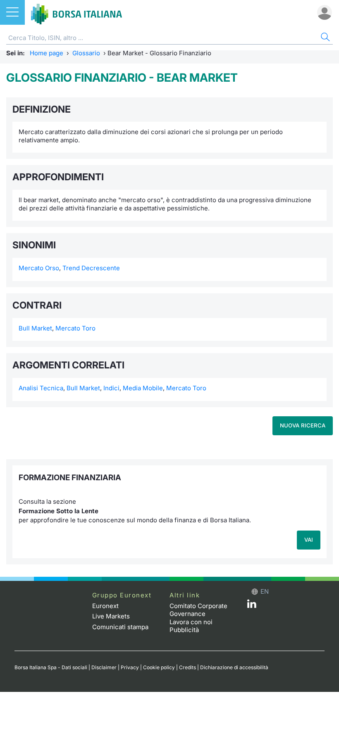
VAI (308, 539)
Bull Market (35, 328)
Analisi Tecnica (41, 388)
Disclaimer (104, 667)
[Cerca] (324, 38)
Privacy (130, 667)
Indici (111, 388)
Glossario (86, 53)
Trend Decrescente (91, 268)
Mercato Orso (39, 268)
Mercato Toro (75, 328)
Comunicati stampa (120, 627)
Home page (46, 53)
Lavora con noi (191, 622)
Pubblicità (184, 630)
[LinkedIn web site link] (251, 606)
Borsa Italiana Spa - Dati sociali (50, 667)
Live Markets (111, 616)
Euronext (105, 606)
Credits (187, 667)
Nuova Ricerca (302, 425)
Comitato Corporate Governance (198, 610)
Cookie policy (159, 667)
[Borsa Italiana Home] (76, 12)
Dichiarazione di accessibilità (234, 667)
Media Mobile (143, 388)
